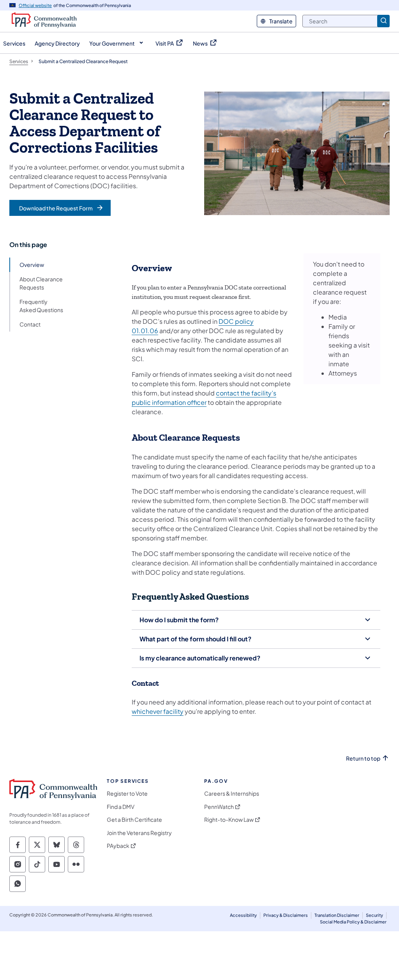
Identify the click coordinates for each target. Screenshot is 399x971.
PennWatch (219, 806)
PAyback (118, 845)
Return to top (363, 758)
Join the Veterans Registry (139, 833)
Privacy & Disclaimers (285, 915)
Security (374, 915)
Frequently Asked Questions (41, 305)
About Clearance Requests (41, 283)
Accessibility (243, 915)
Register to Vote (127, 793)
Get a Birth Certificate (134, 819)
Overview (31, 264)
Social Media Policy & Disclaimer (353, 921)
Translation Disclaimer (336, 915)
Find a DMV (120, 806)
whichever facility (158, 711)
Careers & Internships (231, 793)
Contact (30, 324)
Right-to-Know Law (229, 819)
